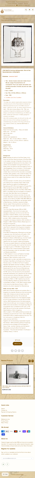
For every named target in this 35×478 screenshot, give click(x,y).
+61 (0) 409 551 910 (11, 5)
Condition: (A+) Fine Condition (13, 97)
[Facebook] (7, 464)
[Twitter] (3, 464)
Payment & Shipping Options (22, 1)
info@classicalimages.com (23, 5)
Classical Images (20, 474)
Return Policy (4, 422)
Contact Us (20, 3)
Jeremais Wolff (13, 76)
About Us (26, 3)
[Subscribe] (31, 458)
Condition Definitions (12, 3)
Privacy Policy (4, 421)
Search (3, 408)
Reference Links (5, 419)
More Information (28, 446)
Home (2, 17)
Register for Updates (10, 1)
